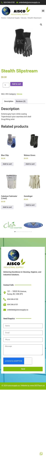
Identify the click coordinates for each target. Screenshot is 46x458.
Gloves (23, 18)
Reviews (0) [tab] (20, 101)
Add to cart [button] (7, 164)
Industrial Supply (13, 18)
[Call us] (41, 453)
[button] (43, 11)
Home (3, 18)
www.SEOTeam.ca (37, 385)
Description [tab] (8, 101)
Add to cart (16, 84)
